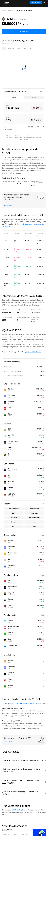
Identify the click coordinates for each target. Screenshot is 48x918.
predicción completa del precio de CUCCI (24, 703)
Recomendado (23, 535)
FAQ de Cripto (18, 810)
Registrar (24, 31)
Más (41, 92)
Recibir (34, 97)
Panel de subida (23, 575)
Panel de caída (23, 615)
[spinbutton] (17, 108)
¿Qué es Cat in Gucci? (33, 352)
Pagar (14, 97)
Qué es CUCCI (7, 830)
